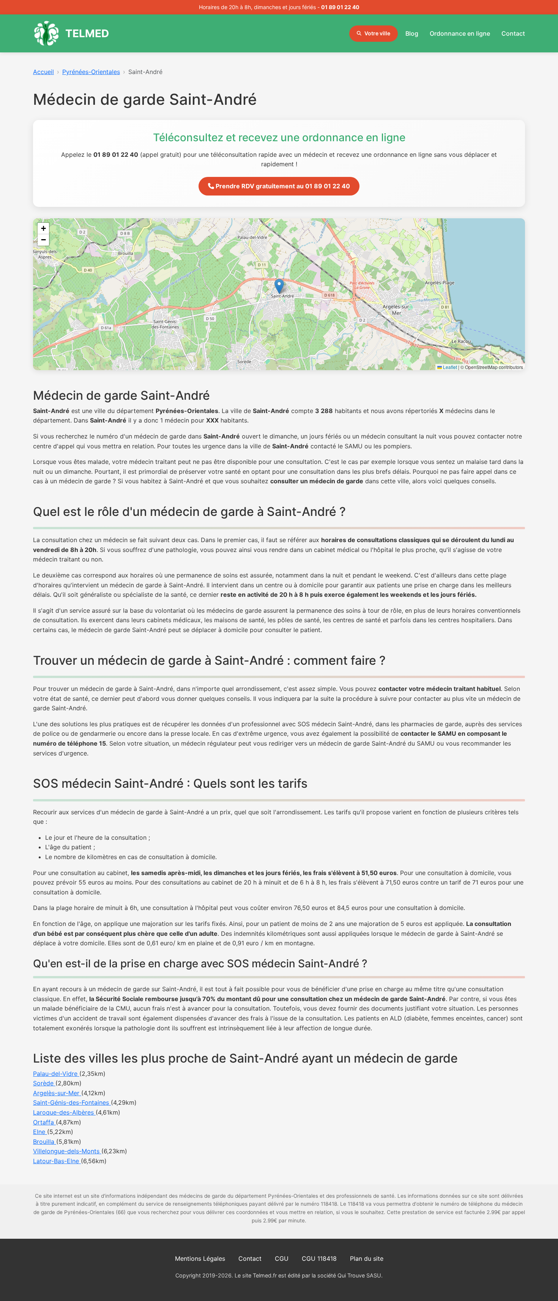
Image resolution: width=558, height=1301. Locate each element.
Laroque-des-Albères (64, 1112)
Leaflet (449, 367)
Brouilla (44, 1141)
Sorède (44, 1083)
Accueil (43, 72)
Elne (40, 1131)
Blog (411, 33)
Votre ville (377, 33)
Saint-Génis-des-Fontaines (72, 1102)
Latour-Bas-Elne (57, 1161)
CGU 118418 (319, 1258)
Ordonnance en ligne (460, 33)
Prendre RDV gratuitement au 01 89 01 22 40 (282, 186)
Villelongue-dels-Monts (67, 1151)
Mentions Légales (200, 1258)
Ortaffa (44, 1122)
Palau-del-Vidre (56, 1073)
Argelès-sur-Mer (57, 1093)
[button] (279, 286)
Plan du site (366, 1258)
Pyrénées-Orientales (91, 72)
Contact (513, 33)
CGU (281, 1258)
